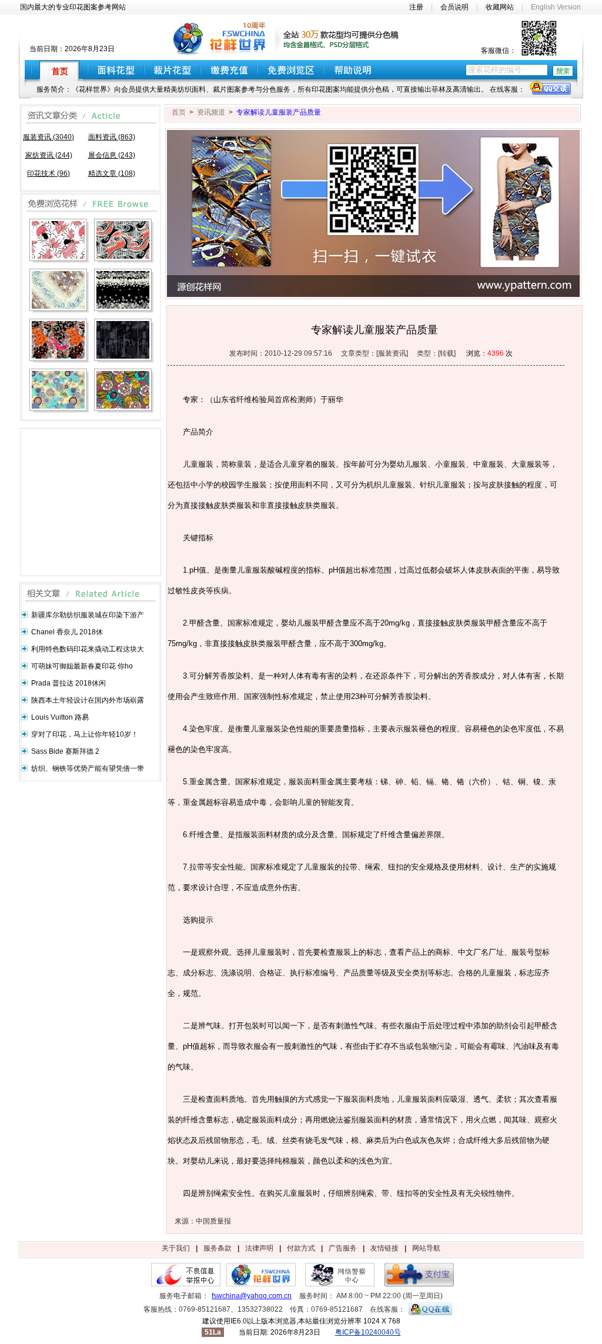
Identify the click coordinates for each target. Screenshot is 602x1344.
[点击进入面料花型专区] (116, 69)
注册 (416, 7)
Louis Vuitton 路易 (60, 717)
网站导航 (426, 1248)
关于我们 (176, 1248)
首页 (179, 112)
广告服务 (343, 1248)
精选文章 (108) (111, 173)
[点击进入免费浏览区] (290, 69)
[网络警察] (339, 1284)
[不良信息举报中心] (185, 1284)
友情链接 (384, 1248)
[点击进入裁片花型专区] (172, 69)
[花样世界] (261, 1284)
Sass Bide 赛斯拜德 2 (65, 751)
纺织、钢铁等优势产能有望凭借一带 (87, 768)
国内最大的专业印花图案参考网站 (73, 7)
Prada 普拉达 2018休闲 (68, 683)
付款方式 (301, 1248)
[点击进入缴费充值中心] (229, 69)
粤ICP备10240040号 (368, 1332)
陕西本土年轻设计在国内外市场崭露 (87, 700)
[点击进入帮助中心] (356, 69)
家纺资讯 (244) (48, 155)
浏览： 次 (489, 353)
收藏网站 (500, 7)
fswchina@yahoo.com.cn (252, 1296)
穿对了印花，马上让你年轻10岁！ (84, 734)
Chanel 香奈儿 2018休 (67, 632)
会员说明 (454, 7)
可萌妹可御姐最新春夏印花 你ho (82, 666)
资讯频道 (211, 112)
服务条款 (217, 1248)
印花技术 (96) (48, 173)
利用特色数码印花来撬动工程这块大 (87, 649)
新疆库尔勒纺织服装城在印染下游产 (87, 615)
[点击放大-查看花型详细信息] (59, 240)
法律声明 (259, 1248)
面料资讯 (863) (111, 137)
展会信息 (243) (111, 155)
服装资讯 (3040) (48, 137)
